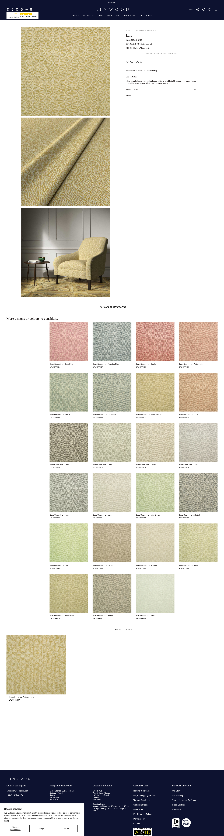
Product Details (132, 89)
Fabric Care (138, 809)
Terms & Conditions (141, 800)
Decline (66, 828)
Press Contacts (178, 805)
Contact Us (140, 71)
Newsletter (176, 809)
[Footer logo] (18, 779)
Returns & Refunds (141, 791)
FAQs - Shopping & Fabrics (145, 795)
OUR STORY (112, 2)
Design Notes (131, 77)
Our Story (176, 791)
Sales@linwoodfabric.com (17, 791)
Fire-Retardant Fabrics (142, 814)
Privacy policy (139, 819)
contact (190, 9)
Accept (41, 828)
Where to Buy (152, 71)
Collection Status (140, 805)
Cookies (136, 823)
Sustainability (177, 795)
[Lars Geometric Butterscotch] (36, 664)
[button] (204, 9)
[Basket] (216, 9)
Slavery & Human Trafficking (184, 800)
